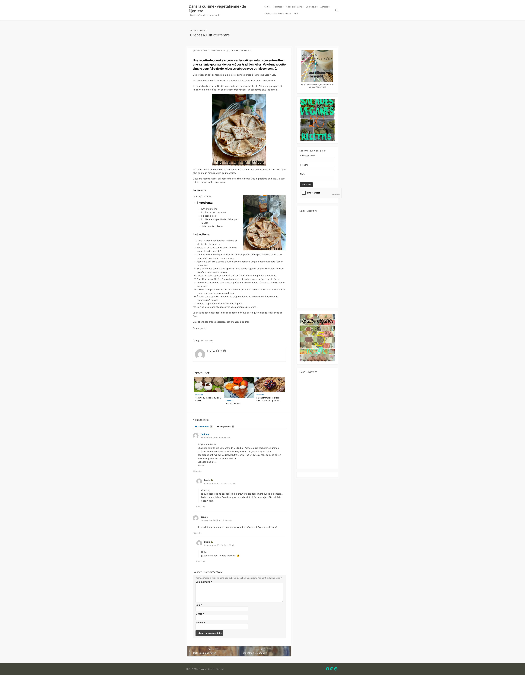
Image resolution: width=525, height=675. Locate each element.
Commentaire (204, 581)
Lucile (232, 51)
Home (193, 30)
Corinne (205, 434)
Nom (199, 604)
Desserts (203, 30)
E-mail (200, 613)
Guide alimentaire (294, 6)
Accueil (267, 6)
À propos (324, 6)
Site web (200, 622)
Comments (205, 426)
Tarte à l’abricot (233, 403)
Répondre (197, 471)
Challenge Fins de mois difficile (277, 13)
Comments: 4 (245, 51)
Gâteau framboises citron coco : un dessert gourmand (268, 399)
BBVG (296, 13)
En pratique (311, 6)
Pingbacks (226, 426)
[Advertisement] (317, 261)
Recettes (278, 6)
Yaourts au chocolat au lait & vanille (208, 399)
